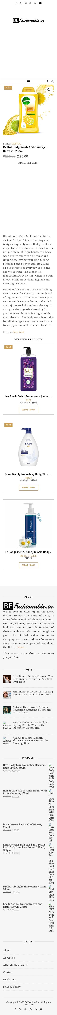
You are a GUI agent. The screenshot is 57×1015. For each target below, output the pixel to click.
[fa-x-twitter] (21, 3)
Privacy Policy (11, 986)
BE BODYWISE (28, 555)
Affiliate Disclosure (15, 964)
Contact (8, 972)
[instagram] (26, 3)
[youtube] (40, 3)
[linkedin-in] (36, 3)
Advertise (9, 957)
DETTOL (16, 143)
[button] (48, 90)
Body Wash (19, 332)
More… (21, 647)
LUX (28, 400)
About (7, 950)
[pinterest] (30, 3)
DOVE (28, 478)
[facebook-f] (16, 3)
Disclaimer (9, 979)
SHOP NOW (28, 410)
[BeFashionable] (28, 20)
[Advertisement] (28, 56)
